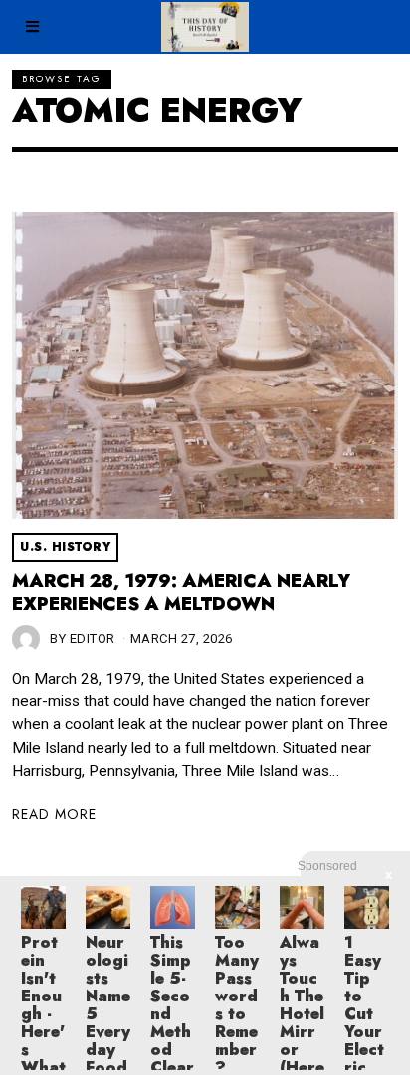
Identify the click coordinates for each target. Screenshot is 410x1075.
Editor (92, 638)
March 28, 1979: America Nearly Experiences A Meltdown (181, 593)
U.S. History (65, 547)
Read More (54, 814)
